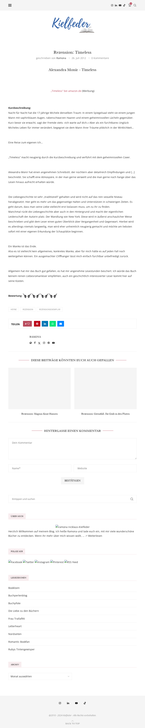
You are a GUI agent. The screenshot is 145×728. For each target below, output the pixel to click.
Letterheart (15, 626)
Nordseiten (15, 634)
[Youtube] (120, 5)
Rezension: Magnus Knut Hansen (39, 413)
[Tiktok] (124, 5)
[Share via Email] (60, 324)
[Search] (135, 5)
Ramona (61, 58)
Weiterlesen (95, 535)
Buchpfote (14, 603)
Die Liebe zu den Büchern (23, 610)
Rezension (28, 309)
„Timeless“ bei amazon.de (66, 91)
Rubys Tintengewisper (21, 649)
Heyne (14, 309)
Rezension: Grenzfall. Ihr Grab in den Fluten (105, 413)
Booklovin (14, 588)
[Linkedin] (116, 5)
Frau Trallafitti (16, 618)
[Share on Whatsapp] (53, 324)
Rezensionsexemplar (49, 309)
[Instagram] (112, 5)
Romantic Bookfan (19, 641)
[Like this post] (28, 324)
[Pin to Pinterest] (37, 324)
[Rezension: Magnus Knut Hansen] (39, 388)
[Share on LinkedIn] (45, 324)
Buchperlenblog (17, 595)
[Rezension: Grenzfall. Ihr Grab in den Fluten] (105, 388)
